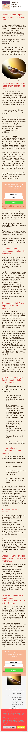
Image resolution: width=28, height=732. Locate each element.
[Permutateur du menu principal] (24, 5)
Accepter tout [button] (21, 727)
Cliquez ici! (14, 202)
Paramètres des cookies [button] (9, 727)
